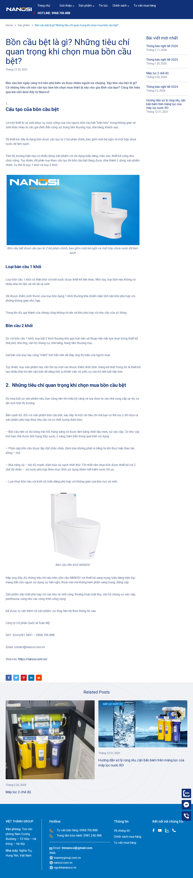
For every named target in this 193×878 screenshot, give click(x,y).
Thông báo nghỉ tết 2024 (162, 87)
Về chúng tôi (122, 830)
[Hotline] (186, 816)
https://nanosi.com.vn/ (32, 659)
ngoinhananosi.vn (62, 867)
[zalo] (186, 793)
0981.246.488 (92, 835)
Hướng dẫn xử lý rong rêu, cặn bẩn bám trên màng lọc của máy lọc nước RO (165, 104)
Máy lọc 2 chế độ (157, 73)
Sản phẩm (24, 25)
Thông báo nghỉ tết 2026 (162, 46)
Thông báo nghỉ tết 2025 (162, 59)
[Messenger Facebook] (186, 804)
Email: (72, 848)
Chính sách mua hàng (127, 836)
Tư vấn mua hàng (125, 842)
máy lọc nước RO (113, 704)
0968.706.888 (89, 830)
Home (9, 25)
